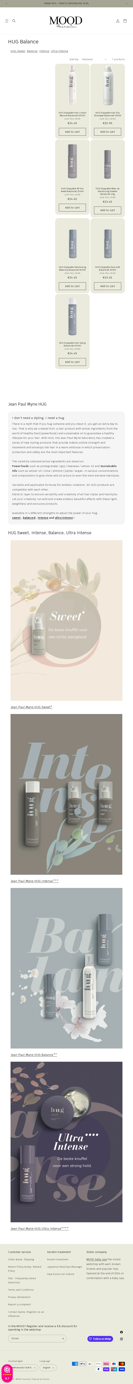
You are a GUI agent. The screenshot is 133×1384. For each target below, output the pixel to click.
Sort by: (74, 59)
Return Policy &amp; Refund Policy (24, 1268)
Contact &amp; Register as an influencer (26, 1313)
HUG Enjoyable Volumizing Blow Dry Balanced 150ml (72, 268)
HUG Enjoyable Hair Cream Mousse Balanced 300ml (72, 114)
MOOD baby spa (96, 1259)
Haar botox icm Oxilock (60, 1274)
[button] (6, 20)
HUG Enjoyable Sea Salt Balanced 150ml (107, 268)
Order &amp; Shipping (21, 1259)
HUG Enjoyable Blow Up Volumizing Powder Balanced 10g (108, 191)
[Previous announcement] (6, 3)
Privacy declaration (19, 1297)
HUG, (14, 51)
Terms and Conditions (21, 1289)
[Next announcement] (126, 3)
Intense (44, 51)
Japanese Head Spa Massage (64, 1266)
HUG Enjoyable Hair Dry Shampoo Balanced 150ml (107, 114)
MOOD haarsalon (23, 1379)
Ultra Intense (59, 51)
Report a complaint (19, 1304)
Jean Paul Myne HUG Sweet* (31, 707)
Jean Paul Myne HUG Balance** (34, 1055)
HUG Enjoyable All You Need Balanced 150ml (72, 190)
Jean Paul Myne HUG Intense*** (35, 881)
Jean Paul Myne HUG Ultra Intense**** (40, 1228)
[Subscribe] (62, 1338)
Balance (32, 51)
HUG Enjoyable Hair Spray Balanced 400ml (72, 344)
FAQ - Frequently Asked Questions (22, 1280)
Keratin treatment (57, 1259)
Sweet (21, 51)
